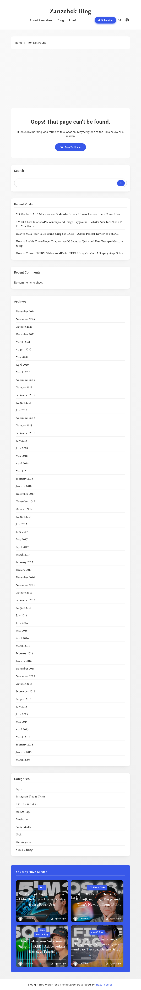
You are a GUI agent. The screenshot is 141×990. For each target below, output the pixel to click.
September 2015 (25, 691)
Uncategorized (24, 842)
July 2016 (21, 615)
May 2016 (22, 630)
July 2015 (21, 706)
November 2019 (25, 380)
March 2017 (23, 554)
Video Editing (24, 850)
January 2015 (24, 752)
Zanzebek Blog (70, 11)
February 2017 (24, 562)
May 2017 (22, 539)
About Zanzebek (41, 20)
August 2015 (23, 699)
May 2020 (22, 357)
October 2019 (24, 387)
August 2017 (23, 516)
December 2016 (25, 577)
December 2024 (25, 311)
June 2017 (22, 532)
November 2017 (25, 501)
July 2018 (21, 440)
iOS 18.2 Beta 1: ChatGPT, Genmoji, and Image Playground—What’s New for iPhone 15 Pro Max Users (97, 902)
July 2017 (21, 524)
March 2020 (23, 372)
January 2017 (24, 570)
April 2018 (22, 463)
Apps (19, 789)
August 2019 (23, 402)
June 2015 (22, 714)
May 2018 (22, 456)
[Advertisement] (70, 82)
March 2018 (23, 471)
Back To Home (72, 147)
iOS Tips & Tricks (26, 804)
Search (19, 171)
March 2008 (23, 760)
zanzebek (29, 918)
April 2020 (22, 364)
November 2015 (25, 676)
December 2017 (25, 494)
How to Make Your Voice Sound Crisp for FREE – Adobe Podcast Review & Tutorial (67, 234)
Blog (61, 20)
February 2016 (24, 653)
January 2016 (24, 661)
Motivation (22, 819)
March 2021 (23, 342)
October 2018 (24, 425)
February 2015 (24, 744)
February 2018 (24, 478)
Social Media (23, 827)
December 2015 (25, 668)
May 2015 (22, 722)
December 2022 (25, 334)
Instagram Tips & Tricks (30, 796)
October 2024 (24, 326)
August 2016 (23, 608)
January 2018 (24, 486)
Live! (72, 20)
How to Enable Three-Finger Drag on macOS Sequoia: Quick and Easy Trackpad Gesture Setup (97, 944)
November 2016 (25, 585)
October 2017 (24, 509)
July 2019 (21, 410)
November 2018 (25, 418)
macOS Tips (23, 812)
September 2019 (25, 395)
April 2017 (22, 547)
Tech (18, 834)
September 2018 (25, 433)
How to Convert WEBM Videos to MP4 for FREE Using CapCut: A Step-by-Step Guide (69, 253)
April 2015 (22, 729)
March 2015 (23, 737)
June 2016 (22, 623)
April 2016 (22, 638)
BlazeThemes (103, 984)
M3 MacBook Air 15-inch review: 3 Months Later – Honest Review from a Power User (68, 214)
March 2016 (23, 646)
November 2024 (25, 319)
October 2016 (24, 592)
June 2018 (22, 448)
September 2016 (25, 600)
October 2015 (24, 684)
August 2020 (23, 349)
